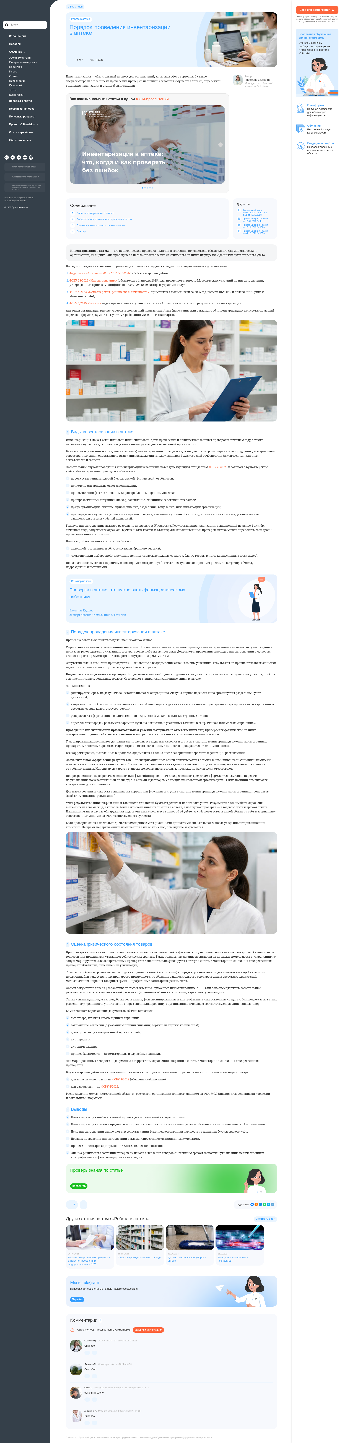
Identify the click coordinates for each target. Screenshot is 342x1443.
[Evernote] (264, 1205)
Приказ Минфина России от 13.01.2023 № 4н (255, 220)
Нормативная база (21, 109)
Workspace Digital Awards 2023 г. (25, 177)
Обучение (15, 52)
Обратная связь (20, 140)
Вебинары (15, 67)
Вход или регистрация (148, 1330)
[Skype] (268, 1205)
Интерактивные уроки (23, 62)
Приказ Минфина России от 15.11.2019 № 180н (255, 226)
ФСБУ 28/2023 (218, 467)
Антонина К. (90, 1411)
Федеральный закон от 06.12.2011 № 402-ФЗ (100, 273)
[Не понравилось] (83, 1204)
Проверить (79, 1186)
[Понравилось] (87, 1353)
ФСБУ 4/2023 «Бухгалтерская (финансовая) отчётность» (109, 292)
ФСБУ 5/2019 (120, 1079)
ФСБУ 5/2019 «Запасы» (85, 303)
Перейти (77, 1299)
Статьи (13, 76)
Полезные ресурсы (22, 117)
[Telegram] (272, 1205)
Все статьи (76, 7)
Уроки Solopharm (20, 58)
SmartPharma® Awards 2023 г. (24, 167)
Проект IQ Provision (22, 124)
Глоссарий (15, 85)
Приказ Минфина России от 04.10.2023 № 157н (255, 232)
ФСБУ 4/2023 (109, 1086)
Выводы (81, 231)
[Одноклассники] (256, 1205)
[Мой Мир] (260, 1205)
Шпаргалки (16, 95)
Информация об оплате (15, 201)
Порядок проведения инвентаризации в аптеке (105, 219)
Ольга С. (88, 1388)
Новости (15, 44)
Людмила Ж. (90, 1364)
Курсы (13, 72)
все (264, 1219)
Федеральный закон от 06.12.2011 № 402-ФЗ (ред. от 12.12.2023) (255, 212)
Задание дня (17, 36)
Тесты (13, 90)
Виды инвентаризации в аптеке (95, 213)
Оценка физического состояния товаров (101, 225)
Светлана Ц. (90, 1341)
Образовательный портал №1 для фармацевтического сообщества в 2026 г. (26, 187)
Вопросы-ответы (20, 101)
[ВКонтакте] (252, 1205)
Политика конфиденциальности (18, 198)
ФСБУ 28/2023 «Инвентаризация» (93, 280)
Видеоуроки (17, 81)
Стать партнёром (21, 132)
